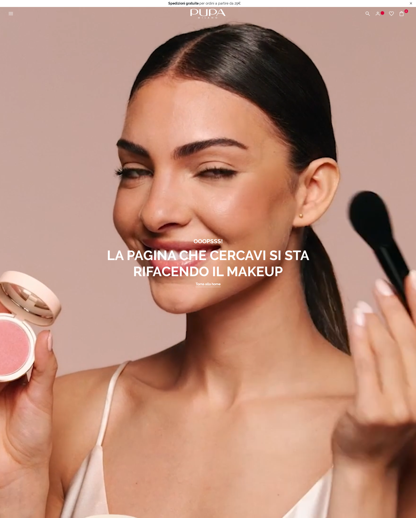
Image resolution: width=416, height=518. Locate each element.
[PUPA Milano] (208, 13)
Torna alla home (208, 284)
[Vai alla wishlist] (391, 14)
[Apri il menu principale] (11, 14)
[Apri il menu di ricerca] (367, 14)
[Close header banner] (411, 3)
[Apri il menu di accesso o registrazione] (379, 14)
